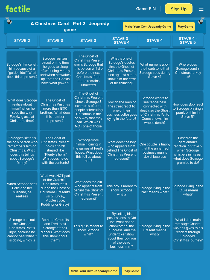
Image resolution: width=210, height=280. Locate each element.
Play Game (185, 26)
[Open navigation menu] (201, 8)
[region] (105, 142)
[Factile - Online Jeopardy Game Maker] (17, 8)
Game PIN (146, 8)
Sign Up (178, 9)
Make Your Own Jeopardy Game (148, 26)
